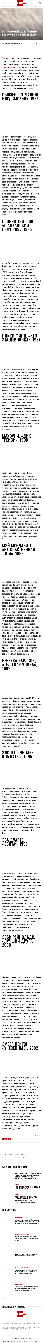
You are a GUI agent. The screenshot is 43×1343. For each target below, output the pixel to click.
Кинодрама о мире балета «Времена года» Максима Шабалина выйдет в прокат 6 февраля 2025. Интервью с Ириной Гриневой (28, 1176)
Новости (18, 1217)
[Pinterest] (32, 48)
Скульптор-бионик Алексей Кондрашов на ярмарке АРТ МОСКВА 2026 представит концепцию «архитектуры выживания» (27, 1221)
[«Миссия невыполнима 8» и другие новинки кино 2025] (8, 1186)
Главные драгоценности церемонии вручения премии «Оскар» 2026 (26, 1255)
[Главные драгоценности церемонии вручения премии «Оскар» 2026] (8, 1254)
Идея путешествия (22, 1234)
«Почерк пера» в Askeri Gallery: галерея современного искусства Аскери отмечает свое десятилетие (26, 1288)
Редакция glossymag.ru (14, 43)
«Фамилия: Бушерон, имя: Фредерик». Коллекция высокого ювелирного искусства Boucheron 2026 (26, 1271)
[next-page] (6, 1299)
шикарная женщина (9, 67)
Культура (13, 12)
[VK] (25, 48)
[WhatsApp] (18, 48)
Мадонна (5, 58)
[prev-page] (3, 1299)
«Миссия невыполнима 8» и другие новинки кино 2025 (27, 1188)
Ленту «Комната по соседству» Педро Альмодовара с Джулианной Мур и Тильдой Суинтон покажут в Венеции (26, 1199)
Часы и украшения (22, 1252)
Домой (4, 12)
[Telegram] (11, 48)
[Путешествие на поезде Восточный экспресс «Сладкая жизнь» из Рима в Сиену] (8, 1237)
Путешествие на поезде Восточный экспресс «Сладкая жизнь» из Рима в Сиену (26, 1238)
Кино (21, 12)
